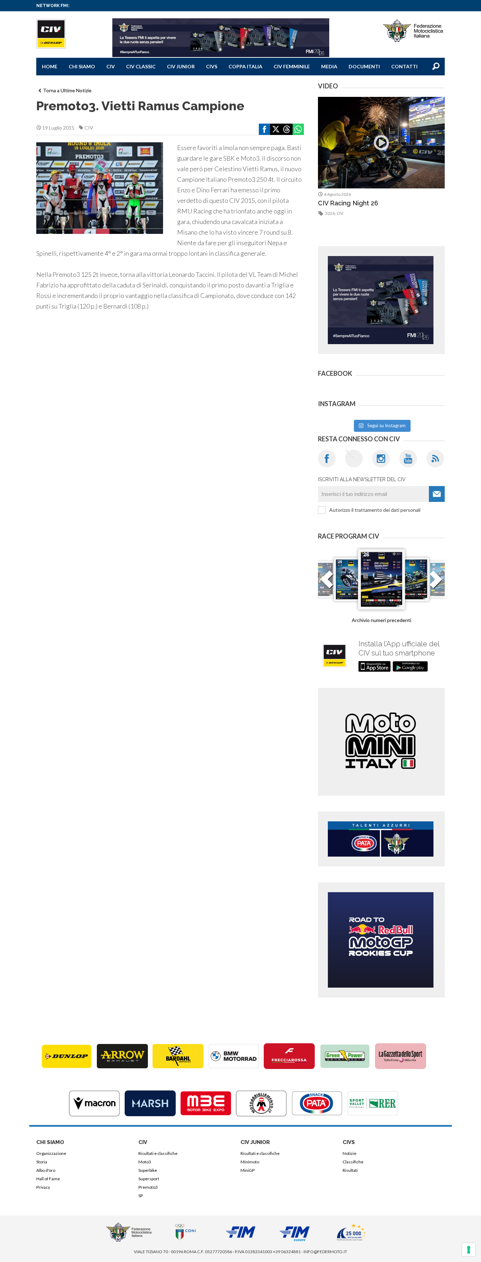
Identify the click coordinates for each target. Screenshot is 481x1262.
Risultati (350, 1170)
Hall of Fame (48, 1178)
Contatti (404, 66)
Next (436, 583)
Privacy (43, 1187)
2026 (330, 213)
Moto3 (144, 1161)
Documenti (364, 66)
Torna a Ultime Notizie (67, 90)
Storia (41, 1161)
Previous (327, 583)
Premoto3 (148, 1187)
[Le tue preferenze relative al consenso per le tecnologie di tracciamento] (468, 1249)
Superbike (147, 1170)
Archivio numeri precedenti (381, 620)
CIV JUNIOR (181, 66)
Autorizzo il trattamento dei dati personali (374, 510)
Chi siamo (82, 66)
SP (140, 1195)
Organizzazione (51, 1153)
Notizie (349, 1153)
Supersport (148, 1178)
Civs (211, 66)
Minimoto (250, 1161)
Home (49, 66)
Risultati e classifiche (157, 1153)
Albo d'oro (45, 1170)
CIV (110, 66)
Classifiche (353, 1161)
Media (329, 66)
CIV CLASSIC (141, 66)
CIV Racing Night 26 (348, 203)
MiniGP (248, 1170)
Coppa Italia (245, 66)
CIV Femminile (292, 66)
